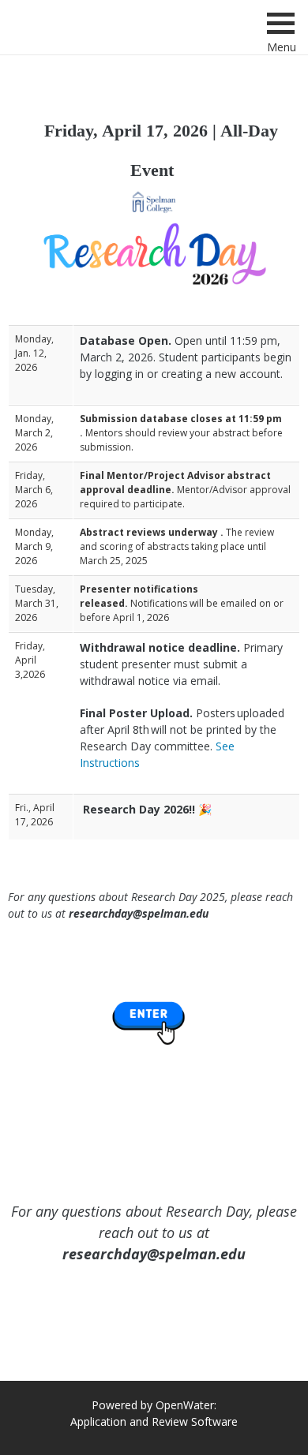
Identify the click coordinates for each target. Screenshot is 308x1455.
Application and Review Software (154, 1421)
